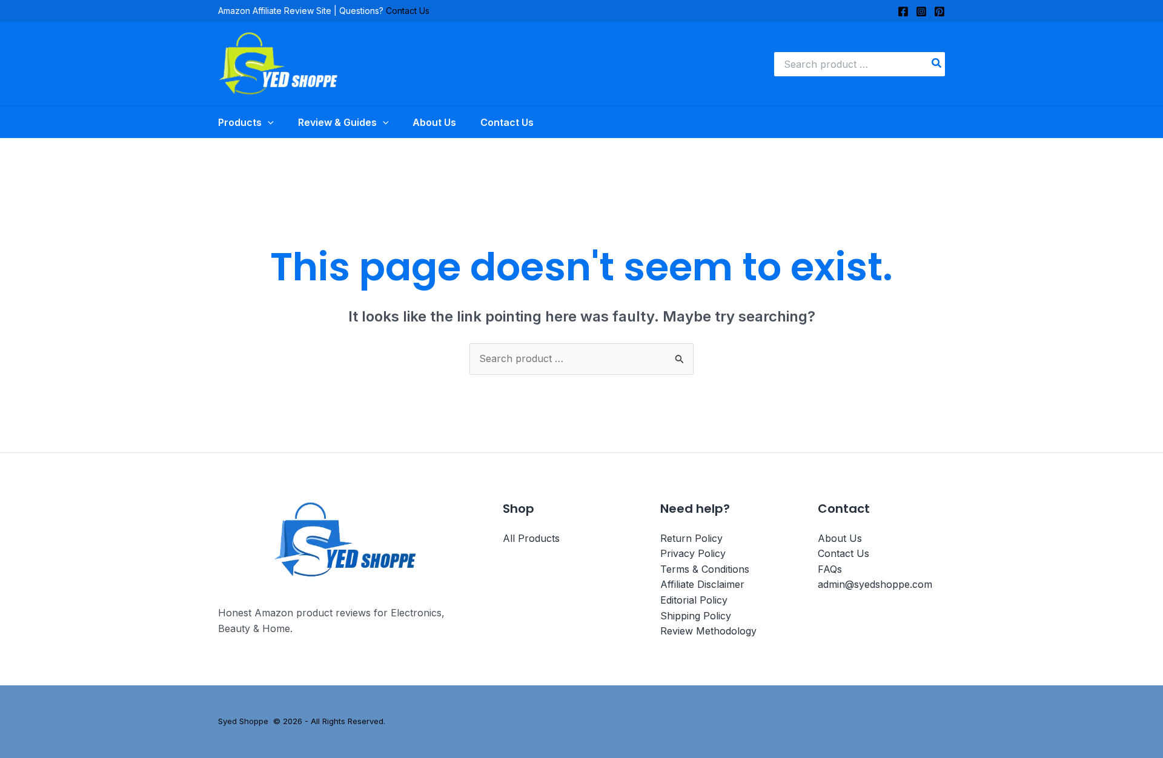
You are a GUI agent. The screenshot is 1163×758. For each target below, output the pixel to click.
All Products (531, 538)
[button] (268, 122)
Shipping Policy (695, 616)
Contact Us (407, 10)
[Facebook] (903, 11)
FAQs (830, 569)
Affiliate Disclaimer (702, 584)
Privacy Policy (693, 553)
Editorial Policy (693, 600)
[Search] (937, 64)
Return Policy (691, 538)
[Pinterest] (939, 11)
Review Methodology (708, 631)
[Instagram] (921, 11)
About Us (840, 538)
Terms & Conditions (704, 569)
